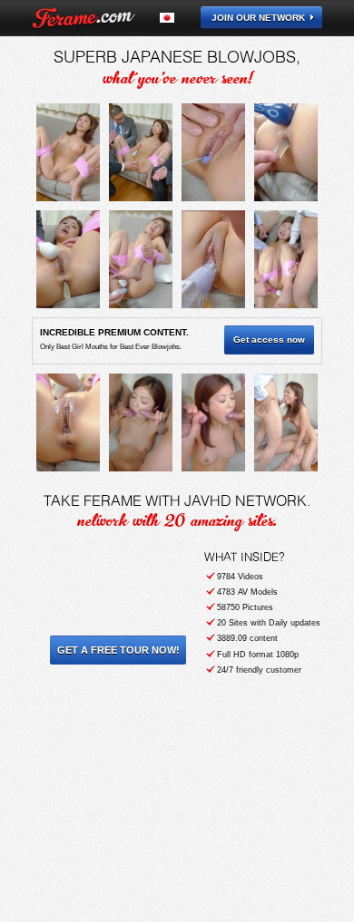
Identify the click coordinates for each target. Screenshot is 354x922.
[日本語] (177, 18)
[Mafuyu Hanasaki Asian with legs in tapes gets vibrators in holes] (68, 152)
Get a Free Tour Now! (118, 650)
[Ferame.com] (83, 18)
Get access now (269, 340)
